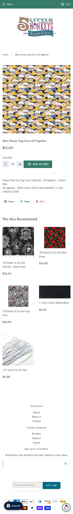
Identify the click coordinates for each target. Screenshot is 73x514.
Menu (10, 4)
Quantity (7, 157)
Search (36, 412)
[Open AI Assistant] (66, 507)
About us (36, 416)
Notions (36, 438)
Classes (36, 442)
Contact (36, 421)
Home (5, 54)
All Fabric (36, 433)
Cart (67, 4)
